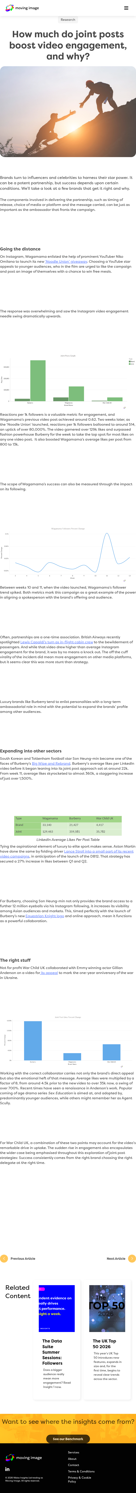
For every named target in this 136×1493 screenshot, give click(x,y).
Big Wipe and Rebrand (51, 763)
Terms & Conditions (81, 1471)
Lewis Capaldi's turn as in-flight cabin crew (56, 642)
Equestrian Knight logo (45, 915)
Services (73, 1452)
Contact (73, 1465)
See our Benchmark (68, 1439)
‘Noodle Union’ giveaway (66, 261)
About (72, 1459)
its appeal (49, 972)
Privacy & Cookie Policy (79, 1479)
